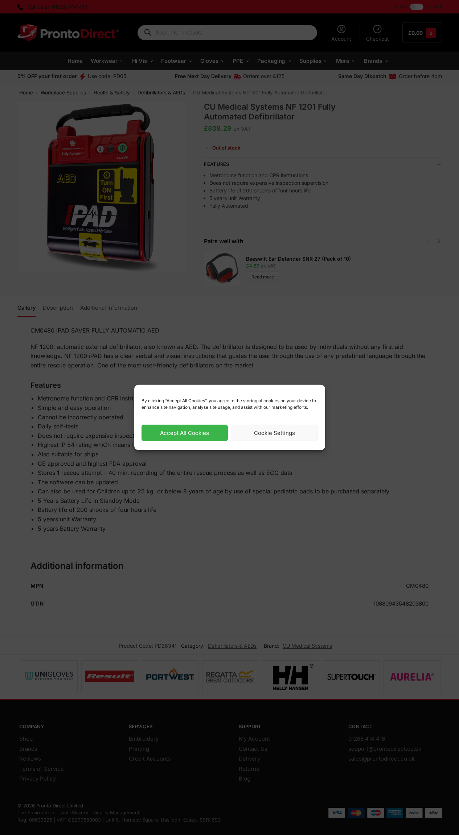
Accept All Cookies (184, 432)
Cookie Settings (274, 432)
